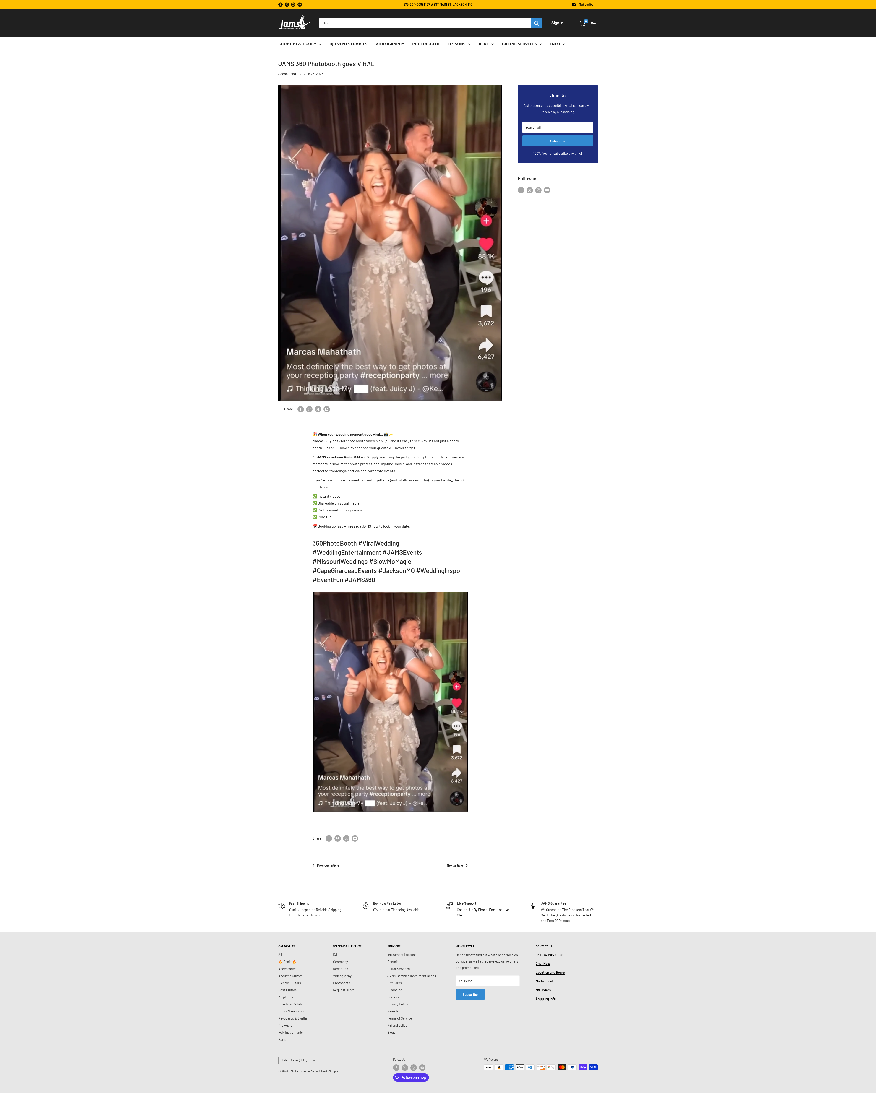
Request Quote (344, 990)
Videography (342, 976)
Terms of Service (399, 1018)
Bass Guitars (287, 990)
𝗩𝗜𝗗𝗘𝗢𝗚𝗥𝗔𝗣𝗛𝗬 (389, 44)
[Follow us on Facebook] (280, 5)
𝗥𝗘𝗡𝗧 (484, 44)
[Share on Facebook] (300, 408)
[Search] (536, 23)
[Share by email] (326, 408)
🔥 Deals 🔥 (287, 962)
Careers (393, 997)
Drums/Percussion (291, 1011)
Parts (282, 1039)
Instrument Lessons (401, 954)
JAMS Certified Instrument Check (411, 976)
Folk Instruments (290, 1032)
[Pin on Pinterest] (309, 408)
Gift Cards (394, 983)
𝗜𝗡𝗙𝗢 (555, 44)
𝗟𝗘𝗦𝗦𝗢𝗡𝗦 (457, 44)
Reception (340, 969)
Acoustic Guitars (290, 976)
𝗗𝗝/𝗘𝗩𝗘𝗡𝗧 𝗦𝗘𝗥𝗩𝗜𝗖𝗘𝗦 (348, 44)
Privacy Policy (397, 1004)
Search (392, 1011)
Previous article (328, 865)
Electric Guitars (289, 983)
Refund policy (397, 1025)
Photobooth (341, 983)
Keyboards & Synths (293, 1018)
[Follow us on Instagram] (293, 5)
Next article (455, 865)
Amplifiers (285, 997)
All (280, 954)
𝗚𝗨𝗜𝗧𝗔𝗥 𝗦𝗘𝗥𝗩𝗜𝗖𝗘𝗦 (519, 44)
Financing (394, 990)
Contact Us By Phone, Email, (477, 910)
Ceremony (340, 962)
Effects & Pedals (290, 1004)
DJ (335, 954)
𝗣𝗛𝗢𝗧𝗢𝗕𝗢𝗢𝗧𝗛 (426, 44)
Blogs (391, 1032)
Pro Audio (285, 1025)
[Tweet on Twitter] (318, 408)
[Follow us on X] (287, 5)
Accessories (287, 969)
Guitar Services (398, 969)
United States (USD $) (294, 1060)
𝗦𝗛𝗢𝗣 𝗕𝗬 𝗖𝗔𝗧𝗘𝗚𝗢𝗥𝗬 (297, 44)
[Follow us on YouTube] (299, 5)
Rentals (392, 962)
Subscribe (586, 4)
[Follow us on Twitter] (530, 189)
